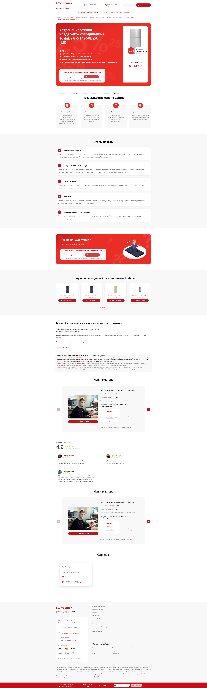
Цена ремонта (104, 12)
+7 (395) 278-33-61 (113, 4)
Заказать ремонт (68, 300)
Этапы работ (74, 93)
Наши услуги (96, 624)
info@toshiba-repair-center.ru (70, 627)
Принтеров (115, 653)
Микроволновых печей (139, 651)
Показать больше (103, 307)
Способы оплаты (97, 631)
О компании (81, 12)
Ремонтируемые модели (100, 621)
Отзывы (126, 12)
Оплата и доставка (98, 609)
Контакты (119, 12)
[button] (148, 409)
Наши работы (105, 93)
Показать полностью (62, 347)
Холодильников (97, 648)
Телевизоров (116, 648)
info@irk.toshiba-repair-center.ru (74, 577)
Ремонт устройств (93, 12)
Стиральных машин (98, 651)
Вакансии (112, 12)
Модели (85, 93)
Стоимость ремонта (98, 606)
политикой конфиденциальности (94, 80)
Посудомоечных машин (119, 651)
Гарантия (94, 93)
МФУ (94, 653)
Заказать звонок (144, 5)
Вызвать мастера (84, 421)
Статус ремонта (129, 5)
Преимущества (62, 93)
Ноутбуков (135, 648)
